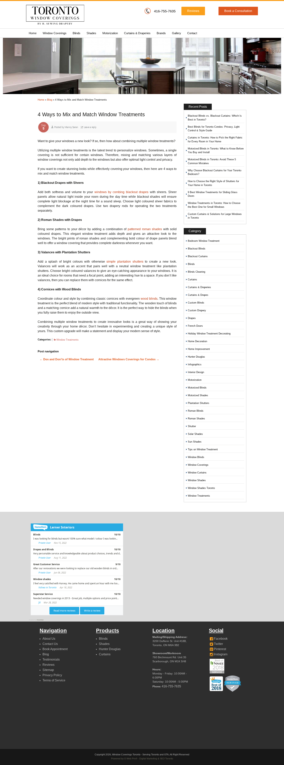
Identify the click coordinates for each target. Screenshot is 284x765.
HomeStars (40, 620)
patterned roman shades (145, 229)
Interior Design (196, 372)
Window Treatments (67, 339)
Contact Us (50, 643)
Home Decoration (197, 341)
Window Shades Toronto (201, 488)
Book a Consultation (238, 11)
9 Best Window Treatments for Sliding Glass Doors (212, 194)
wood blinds (149, 298)
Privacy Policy (52, 675)
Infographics (195, 364)
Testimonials (51, 659)
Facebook (220, 638)
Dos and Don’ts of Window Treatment (67, 359)
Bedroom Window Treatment (203, 240)
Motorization (110, 33)
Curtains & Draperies (137, 33)
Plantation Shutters (198, 403)
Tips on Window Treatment (203, 449)
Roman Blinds (195, 410)
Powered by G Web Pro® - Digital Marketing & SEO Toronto (142, 758)
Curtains (192, 279)
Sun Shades (195, 441)
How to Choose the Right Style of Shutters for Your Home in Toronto (213, 183)
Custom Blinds (196, 302)
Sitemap (48, 670)
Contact (192, 33)
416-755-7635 (165, 11)
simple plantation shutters (124, 261)
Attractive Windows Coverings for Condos (128, 359)
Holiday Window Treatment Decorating (209, 333)
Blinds (76, 33)
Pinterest (219, 649)
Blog (49, 99)
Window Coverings (54, 33)
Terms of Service (54, 680)
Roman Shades (196, 418)
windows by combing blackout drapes (121, 192)
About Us (49, 638)
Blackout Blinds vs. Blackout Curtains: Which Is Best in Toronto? (215, 117)
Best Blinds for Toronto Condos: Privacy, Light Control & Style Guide (214, 128)
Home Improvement (199, 349)
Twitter (218, 643)
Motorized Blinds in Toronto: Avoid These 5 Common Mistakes (212, 161)
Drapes (192, 318)
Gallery (176, 33)
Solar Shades (195, 434)
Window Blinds (196, 457)
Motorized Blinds (197, 387)
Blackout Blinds (196, 248)
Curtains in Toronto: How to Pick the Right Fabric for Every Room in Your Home (215, 139)
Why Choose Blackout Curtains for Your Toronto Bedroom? (214, 172)
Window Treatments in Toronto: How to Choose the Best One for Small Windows (214, 205)
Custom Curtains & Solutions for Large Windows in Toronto (215, 216)
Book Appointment (55, 649)
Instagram (220, 654)
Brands (161, 33)
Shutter (192, 426)
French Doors (195, 325)
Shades (91, 33)
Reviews (193, 11)
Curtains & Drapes (198, 294)
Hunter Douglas (196, 356)
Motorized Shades (198, 395)
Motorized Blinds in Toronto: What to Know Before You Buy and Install (216, 150)
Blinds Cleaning (196, 271)
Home (33, 33)
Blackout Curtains (198, 256)
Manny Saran (71, 127)
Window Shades (197, 480)
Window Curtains (197, 472)
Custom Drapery (197, 310)
